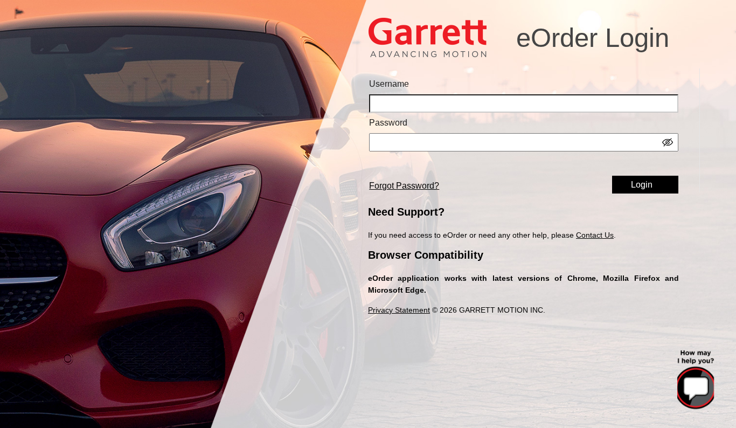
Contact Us (595, 235)
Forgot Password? (404, 185)
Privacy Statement (399, 310)
